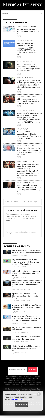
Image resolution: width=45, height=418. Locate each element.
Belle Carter (24, 341)
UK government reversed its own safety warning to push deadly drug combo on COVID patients (25, 262)
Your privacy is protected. (13, 232)
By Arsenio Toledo (30, 96)
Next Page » (33, 202)
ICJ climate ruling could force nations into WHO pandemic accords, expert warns (26, 348)
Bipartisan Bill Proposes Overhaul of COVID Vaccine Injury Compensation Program (26, 296)
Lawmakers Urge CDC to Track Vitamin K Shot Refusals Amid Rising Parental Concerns (26, 307)
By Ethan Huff (29, 61)
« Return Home (11, 202)
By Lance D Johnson (31, 26)
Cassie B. (23, 266)
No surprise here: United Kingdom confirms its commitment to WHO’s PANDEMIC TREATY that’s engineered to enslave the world (27, 49)
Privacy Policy (18, 399)
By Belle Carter (29, 129)
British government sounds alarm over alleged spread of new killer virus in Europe (28, 101)
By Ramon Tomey (30, 182)
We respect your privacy (31, 382)
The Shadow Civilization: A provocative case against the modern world (26, 338)
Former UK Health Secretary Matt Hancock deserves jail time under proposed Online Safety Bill (29, 188)
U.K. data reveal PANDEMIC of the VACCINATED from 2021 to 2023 (28, 31)
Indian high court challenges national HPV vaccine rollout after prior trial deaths (26, 273)
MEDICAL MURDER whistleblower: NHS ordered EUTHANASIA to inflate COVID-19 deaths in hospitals (29, 135)
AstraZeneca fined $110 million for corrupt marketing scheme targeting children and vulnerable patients (26, 318)
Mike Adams (24, 255)
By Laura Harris (29, 110)
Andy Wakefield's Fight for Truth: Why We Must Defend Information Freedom (26, 252)
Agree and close (21, 404)
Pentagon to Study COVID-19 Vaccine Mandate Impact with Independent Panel (26, 284)
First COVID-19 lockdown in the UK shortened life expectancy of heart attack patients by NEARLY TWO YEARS (29, 151)
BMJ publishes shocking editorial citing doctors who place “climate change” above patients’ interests (28, 67)
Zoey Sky (23, 323)
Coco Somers (25, 312)
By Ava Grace (29, 40)
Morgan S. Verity (25, 289)
